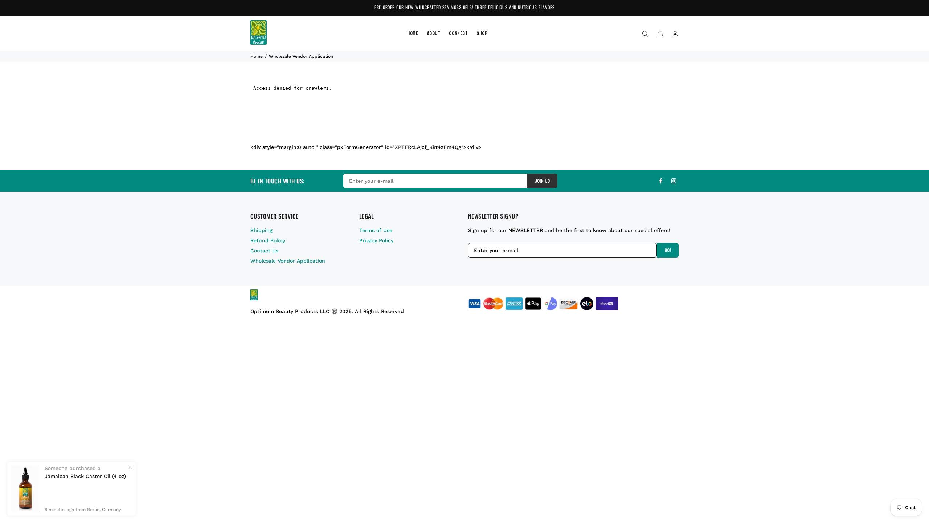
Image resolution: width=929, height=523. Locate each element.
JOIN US (542, 181)
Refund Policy (267, 240)
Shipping (261, 230)
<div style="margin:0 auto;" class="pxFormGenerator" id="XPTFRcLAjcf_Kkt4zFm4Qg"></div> (365, 147)
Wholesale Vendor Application (287, 261)
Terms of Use (375, 230)
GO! (667, 250)
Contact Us (264, 251)
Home (256, 56)
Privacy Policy (376, 240)
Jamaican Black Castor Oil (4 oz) (85, 476)
